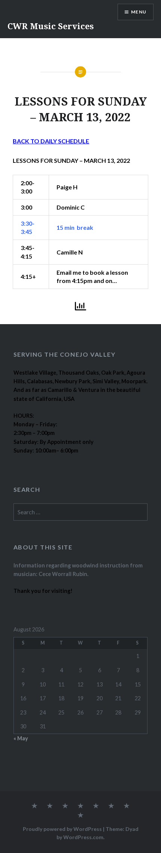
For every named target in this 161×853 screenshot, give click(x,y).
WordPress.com (83, 837)
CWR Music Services (50, 25)
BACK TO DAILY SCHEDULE (51, 140)
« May (20, 738)
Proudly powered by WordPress (62, 829)
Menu (138, 12)
